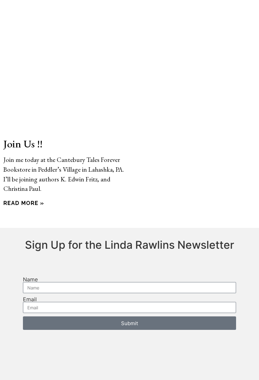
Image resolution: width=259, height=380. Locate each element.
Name (30, 279)
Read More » (23, 203)
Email (30, 299)
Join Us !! (22, 143)
